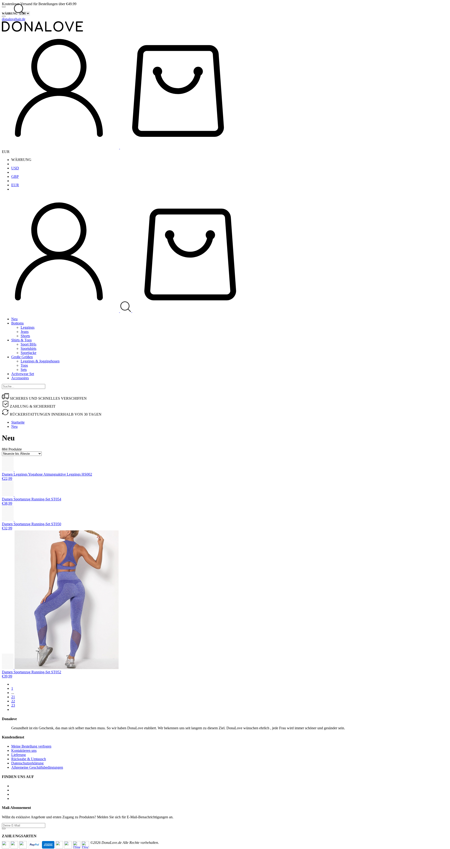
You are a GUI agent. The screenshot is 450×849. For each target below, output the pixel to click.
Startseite (18, 422)
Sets (24, 370)
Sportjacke (28, 353)
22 (13, 701)
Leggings (27, 327)
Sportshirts (28, 348)
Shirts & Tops (21, 340)
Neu (14, 319)
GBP (15, 177)
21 (13, 697)
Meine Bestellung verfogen (31, 746)
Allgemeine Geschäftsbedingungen (37, 767)
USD (15, 168)
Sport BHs (28, 344)
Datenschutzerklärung (27, 763)
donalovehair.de (13, 19)
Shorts (25, 336)
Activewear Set (22, 374)
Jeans (25, 332)
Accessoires (20, 378)
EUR (15, 185)
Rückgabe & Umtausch (28, 759)
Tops (24, 365)
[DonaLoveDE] (42, 30)
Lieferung (18, 755)
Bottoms (17, 323)
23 (13, 705)
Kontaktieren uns (24, 750)
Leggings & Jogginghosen (40, 361)
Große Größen (22, 357)
